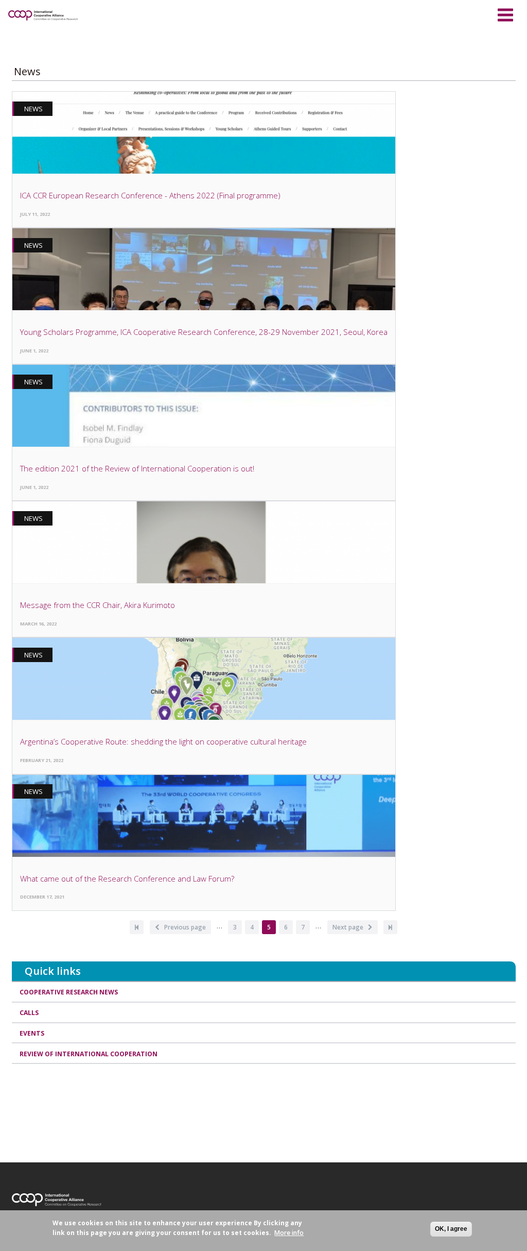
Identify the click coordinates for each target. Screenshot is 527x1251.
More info (289, 1232)
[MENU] (505, 13)
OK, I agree (451, 1228)
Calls (29, 1012)
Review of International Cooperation (88, 1054)
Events (32, 1033)
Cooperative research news (69, 992)
